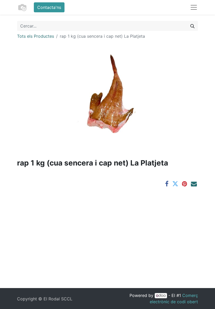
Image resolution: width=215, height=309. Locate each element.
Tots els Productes (35, 36)
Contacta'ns (49, 7)
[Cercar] (192, 26)
